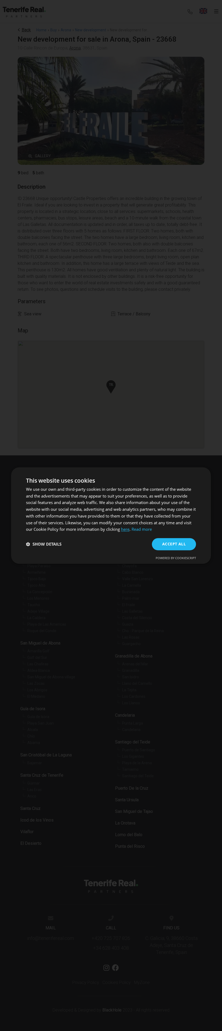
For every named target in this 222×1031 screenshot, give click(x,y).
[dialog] (111, 515)
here (125, 529)
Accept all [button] (174, 543)
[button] (43, 544)
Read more (142, 529)
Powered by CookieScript (176, 558)
